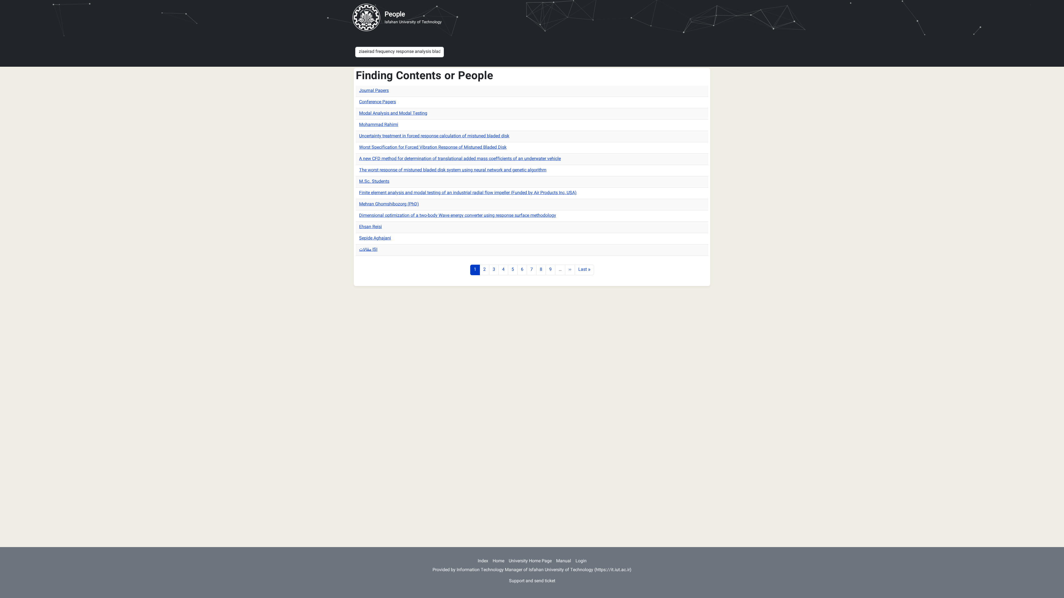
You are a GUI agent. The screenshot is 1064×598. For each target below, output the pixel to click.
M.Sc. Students (374, 181)
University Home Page (530, 561)
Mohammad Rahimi (378, 125)
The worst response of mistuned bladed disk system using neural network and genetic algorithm (452, 170)
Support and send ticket (532, 581)
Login (581, 561)
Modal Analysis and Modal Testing (393, 113)
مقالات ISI (368, 249)
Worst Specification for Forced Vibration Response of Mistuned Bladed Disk (433, 147)
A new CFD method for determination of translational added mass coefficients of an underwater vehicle (460, 159)
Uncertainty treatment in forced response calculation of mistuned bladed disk (434, 136)
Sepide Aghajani (375, 238)
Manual (563, 561)
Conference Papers (377, 102)
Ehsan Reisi (370, 227)
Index (483, 561)
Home (498, 561)
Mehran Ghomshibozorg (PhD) (389, 204)
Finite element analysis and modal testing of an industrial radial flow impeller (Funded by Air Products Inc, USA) (468, 193)
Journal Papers (374, 90)
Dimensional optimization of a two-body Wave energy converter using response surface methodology (457, 215)
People (395, 14)
